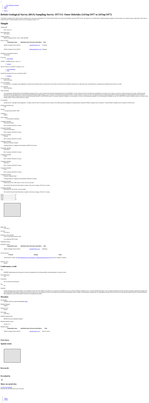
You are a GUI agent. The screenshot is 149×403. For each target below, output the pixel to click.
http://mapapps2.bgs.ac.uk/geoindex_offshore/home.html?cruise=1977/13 (36, 257)
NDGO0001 (10, 58)
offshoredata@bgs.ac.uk (35, 49)
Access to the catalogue (6, 387)
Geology (9, 64)
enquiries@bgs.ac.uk (34, 45)
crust (8, 70)
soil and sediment (11, 69)
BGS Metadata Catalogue (12, 5)
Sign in (6, 10)
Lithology (9, 76)
